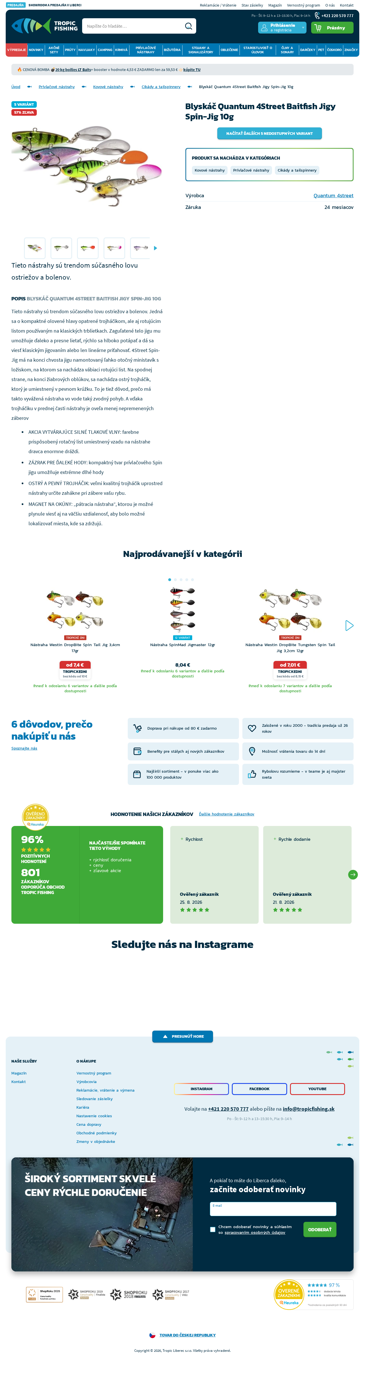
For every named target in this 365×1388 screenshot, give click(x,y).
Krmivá (121, 49)
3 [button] (181, 579)
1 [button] (169, 579)
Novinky (36, 49)
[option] (35, 248)
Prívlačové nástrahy (146, 50)
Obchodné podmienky (96, 1133)
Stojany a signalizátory (200, 50)
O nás (330, 5)
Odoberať (320, 1229)
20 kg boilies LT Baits (73, 69)
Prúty (70, 49)
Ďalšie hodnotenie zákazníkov (226, 814)
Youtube (317, 1089)
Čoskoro (334, 49)
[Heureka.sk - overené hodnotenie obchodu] (35, 817)
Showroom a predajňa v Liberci (44, 5)
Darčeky (307, 49)
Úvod (15, 87)
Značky (351, 49)
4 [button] (186, 579)
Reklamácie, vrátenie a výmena (105, 1090)
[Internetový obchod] (44, 26)
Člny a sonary (287, 50)
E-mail (217, 1205)
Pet (321, 49)
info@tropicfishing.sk (308, 1108)
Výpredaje (16, 49)
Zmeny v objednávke (95, 1142)
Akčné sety (54, 50)
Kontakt (347, 5)
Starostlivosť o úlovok (258, 50)
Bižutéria (172, 49)
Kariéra (82, 1107)
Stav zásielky (252, 5)
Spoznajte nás (24, 748)
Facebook (260, 1089)
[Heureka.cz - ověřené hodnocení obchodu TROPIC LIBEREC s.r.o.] (314, 1294)
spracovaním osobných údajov (255, 1232)
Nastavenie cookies (94, 1116)
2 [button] (175, 579)
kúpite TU (191, 69)
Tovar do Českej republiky (188, 1335)
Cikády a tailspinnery (161, 87)
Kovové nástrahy (108, 87)
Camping (105, 49)
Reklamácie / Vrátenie (218, 5)
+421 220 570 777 (228, 1108)
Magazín (275, 5)
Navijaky (86, 49)
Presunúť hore (188, 1036)
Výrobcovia (86, 1082)
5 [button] (192, 579)
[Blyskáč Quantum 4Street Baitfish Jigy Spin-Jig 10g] (35, 248)
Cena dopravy (88, 1125)
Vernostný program (303, 5)
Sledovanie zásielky (94, 1099)
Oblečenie (229, 49)
